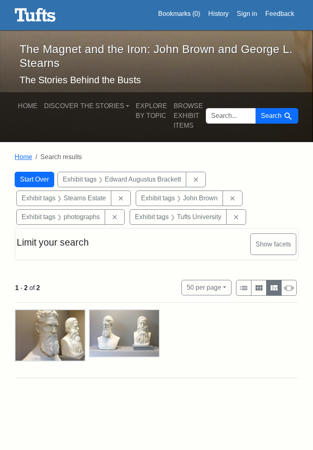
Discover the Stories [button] (84, 105)
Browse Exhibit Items (188, 115)
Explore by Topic (151, 110)
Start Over (34, 179)
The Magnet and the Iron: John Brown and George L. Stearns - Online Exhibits (35, 15)
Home (27, 105)
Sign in (247, 13)
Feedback (279, 13)
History (218, 13)
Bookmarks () (179, 13)
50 (204, 287)
